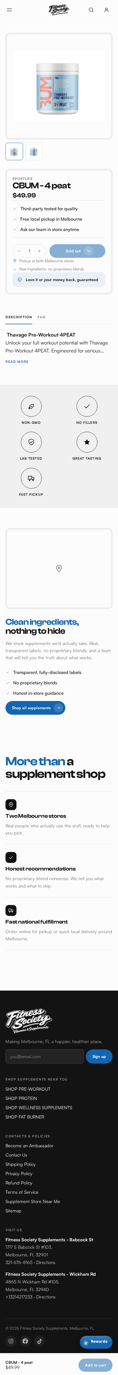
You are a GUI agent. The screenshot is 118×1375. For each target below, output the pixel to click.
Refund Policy (18, 1183)
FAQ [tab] (41, 317)
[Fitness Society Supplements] (59, 10)
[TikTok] (39, 1341)
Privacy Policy (18, 1173)
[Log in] (106, 10)
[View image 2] (34, 151)
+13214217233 (18, 1297)
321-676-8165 (18, 1262)
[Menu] (9, 10)
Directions (45, 1262)
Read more (17, 362)
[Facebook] (25, 1341)
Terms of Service (21, 1192)
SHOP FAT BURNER (24, 1117)
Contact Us (16, 1155)
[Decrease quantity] (19, 251)
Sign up (99, 1056)
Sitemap (13, 1210)
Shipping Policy (20, 1164)
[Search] (91, 10)
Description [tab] (18, 317)
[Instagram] (10, 1341)
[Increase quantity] (39, 251)
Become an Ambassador (29, 1145)
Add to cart (95, 1365)
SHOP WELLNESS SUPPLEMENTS (38, 1107)
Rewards (96, 1342)
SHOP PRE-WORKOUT (27, 1089)
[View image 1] (14, 151)
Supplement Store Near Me (32, 1201)
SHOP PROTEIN (21, 1098)
